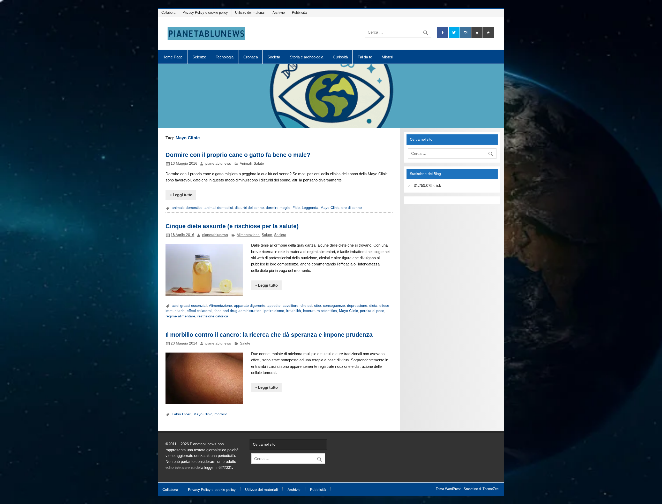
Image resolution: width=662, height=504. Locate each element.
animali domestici (219, 208)
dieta (373, 306)
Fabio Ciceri (181, 414)
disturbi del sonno (249, 208)
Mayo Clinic (329, 208)
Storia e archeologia (306, 57)
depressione (357, 306)
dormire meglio (278, 208)
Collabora (168, 12)
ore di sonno (351, 208)
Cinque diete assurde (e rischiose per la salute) (232, 226)
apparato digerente (249, 306)
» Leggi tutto (181, 195)
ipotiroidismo (274, 311)
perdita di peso (372, 311)
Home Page (172, 57)
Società (273, 57)
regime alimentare (180, 316)
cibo (317, 306)
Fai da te (365, 57)
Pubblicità (299, 12)
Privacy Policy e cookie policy (205, 12)
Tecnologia (225, 57)
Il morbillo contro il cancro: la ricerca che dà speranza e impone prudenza (269, 334)
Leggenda (310, 208)
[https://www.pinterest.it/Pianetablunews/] (476, 32)
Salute (259, 163)
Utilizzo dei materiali (250, 12)
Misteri (387, 57)
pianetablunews (218, 163)
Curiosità (340, 57)
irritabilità (293, 311)
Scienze (199, 57)
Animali (246, 163)
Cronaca (250, 57)
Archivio (279, 12)
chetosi (306, 306)
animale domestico (187, 208)
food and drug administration (237, 311)
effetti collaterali (199, 311)
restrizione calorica (212, 316)
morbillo (220, 414)
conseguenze (334, 306)
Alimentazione (248, 235)
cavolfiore (290, 306)
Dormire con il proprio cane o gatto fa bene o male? (238, 154)
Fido (296, 208)
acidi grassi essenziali (189, 306)
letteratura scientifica (320, 311)
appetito (274, 306)
